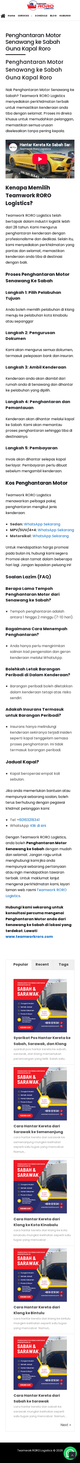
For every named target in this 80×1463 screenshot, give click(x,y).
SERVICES (23, 15)
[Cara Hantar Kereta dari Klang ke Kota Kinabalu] (40, 1212)
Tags (63, 964)
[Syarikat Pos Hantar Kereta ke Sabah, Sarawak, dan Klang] (40, 1031)
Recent (42, 964)
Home (11, 15)
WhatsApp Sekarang (42, 524)
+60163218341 (28, 819)
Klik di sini (38, 825)
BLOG (53, 15)
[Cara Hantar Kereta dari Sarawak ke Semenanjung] (40, 1119)
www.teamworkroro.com (29, 936)
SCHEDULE (41, 15)
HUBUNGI (65, 15)
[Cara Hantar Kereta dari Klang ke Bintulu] (40, 1300)
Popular (20, 964)
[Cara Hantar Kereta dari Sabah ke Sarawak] (40, 1388)
